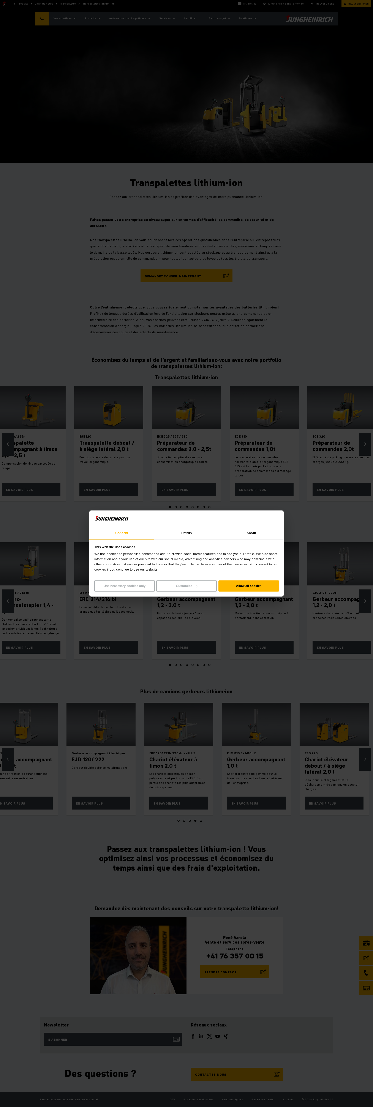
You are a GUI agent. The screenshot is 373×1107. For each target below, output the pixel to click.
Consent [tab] (121, 533)
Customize (184, 586)
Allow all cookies (248, 586)
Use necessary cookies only (124, 586)
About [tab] (251, 533)
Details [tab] (186, 533)
